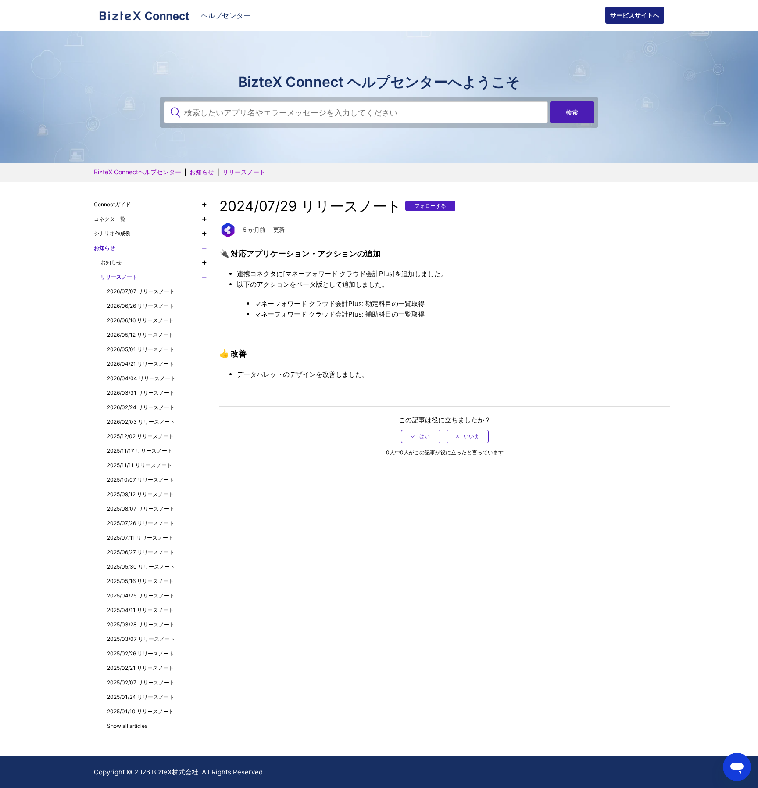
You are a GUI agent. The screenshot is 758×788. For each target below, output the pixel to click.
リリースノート (243, 172)
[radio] (420, 436)
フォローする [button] (430, 205)
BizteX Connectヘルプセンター (137, 172)
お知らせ (202, 172)
